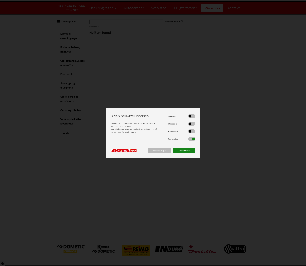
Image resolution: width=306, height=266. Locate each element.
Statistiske (172, 124)
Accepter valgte (159, 150)
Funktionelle (173, 131)
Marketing (172, 116)
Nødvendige (173, 139)
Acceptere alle (184, 150)
